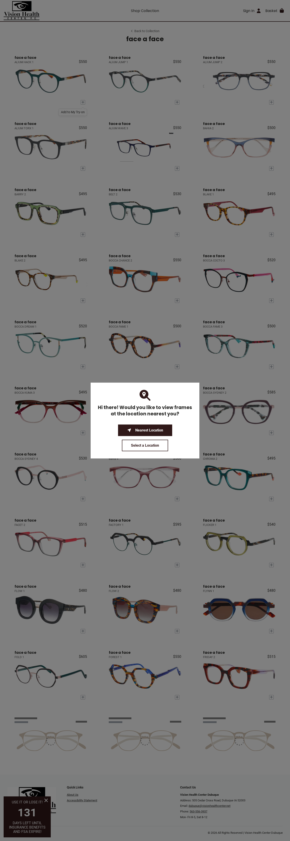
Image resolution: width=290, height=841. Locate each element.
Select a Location (145, 445)
